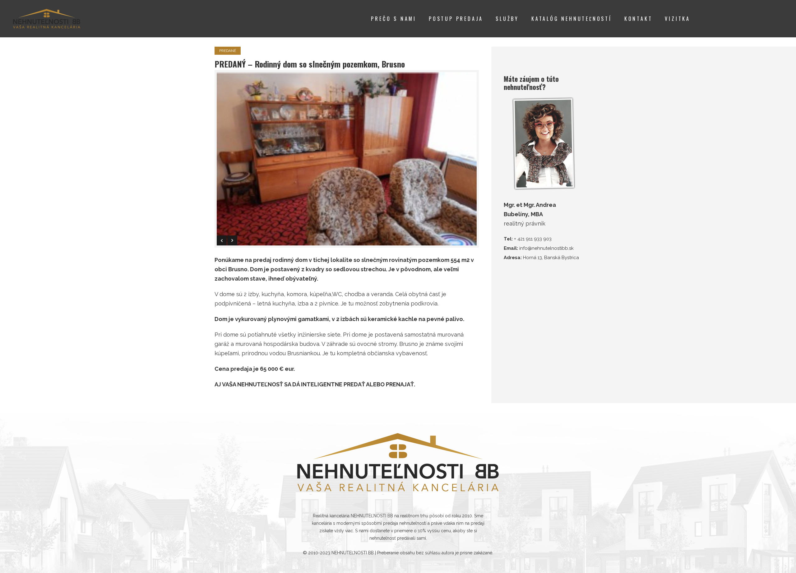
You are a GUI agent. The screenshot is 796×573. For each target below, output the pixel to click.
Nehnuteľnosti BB (352, 552)
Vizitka (677, 18)
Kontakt (638, 18)
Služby (507, 18)
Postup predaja (456, 18)
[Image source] (398, 462)
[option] (347, 158)
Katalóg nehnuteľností (571, 18)
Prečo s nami (393, 18)
